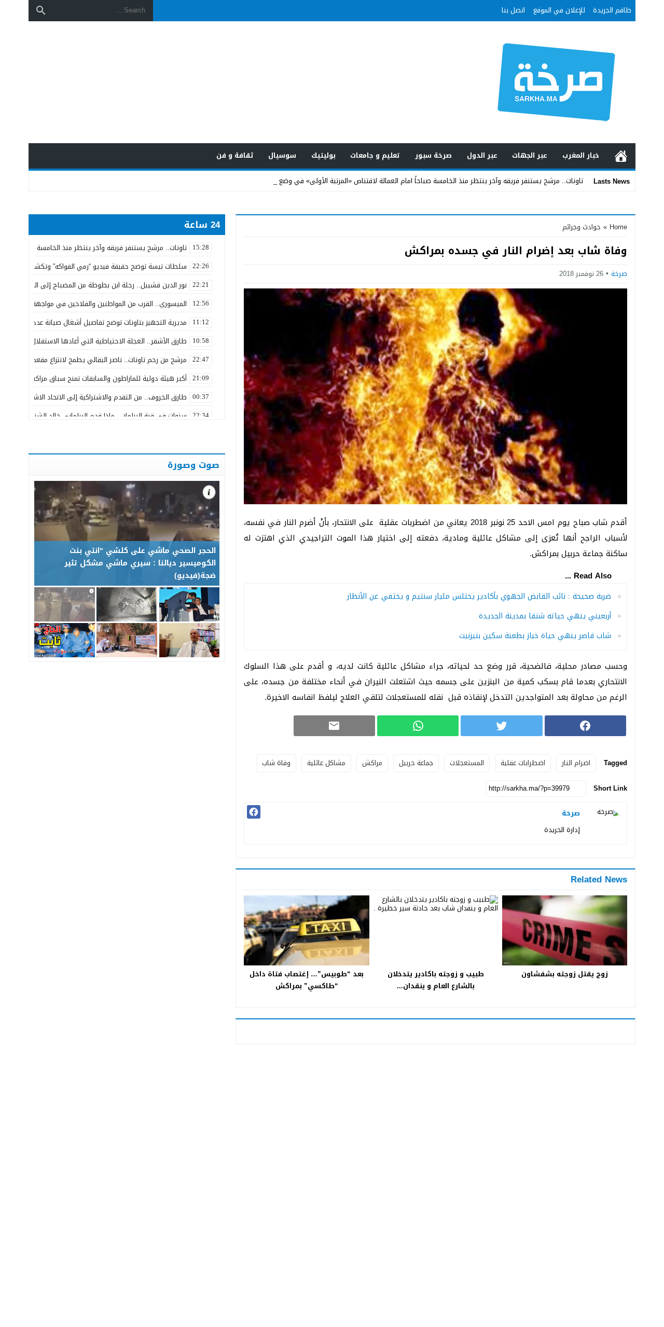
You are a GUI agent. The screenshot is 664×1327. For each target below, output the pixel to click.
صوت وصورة (193, 465)
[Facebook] (253, 812)
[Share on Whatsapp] (418, 726)
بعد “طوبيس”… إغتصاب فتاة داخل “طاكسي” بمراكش (307, 979)
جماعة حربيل (416, 762)
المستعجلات (467, 762)
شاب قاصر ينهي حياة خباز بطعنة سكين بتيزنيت (535, 636)
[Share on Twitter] (501, 726)
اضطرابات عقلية (523, 762)
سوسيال (282, 155)
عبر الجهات (529, 155)
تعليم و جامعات (375, 155)
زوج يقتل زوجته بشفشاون (564, 973)
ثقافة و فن (235, 155)
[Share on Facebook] (585, 726)
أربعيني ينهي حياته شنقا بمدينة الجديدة (545, 616)
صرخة (619, 273)
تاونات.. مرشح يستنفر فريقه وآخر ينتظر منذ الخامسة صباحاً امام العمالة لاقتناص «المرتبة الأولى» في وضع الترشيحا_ (417, 180)
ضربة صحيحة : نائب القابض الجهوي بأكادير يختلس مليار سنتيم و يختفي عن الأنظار (479, 596)
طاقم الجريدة (612, 10)
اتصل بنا (513, 10)
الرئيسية (621, 156)
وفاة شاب (276, 762)
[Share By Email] (334, 726)
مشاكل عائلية (326, 762)
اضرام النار (576, 762)
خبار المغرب (580, 155)
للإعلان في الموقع (559, 10)
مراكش (372, 762)
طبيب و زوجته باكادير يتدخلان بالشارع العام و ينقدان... (436, 979)
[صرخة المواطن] (520, 82)
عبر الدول (482, 155)
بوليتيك (323, 155)
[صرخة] (605, 823)
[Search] (41, 10)
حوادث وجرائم (581, 226)
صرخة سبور (433, 155)
